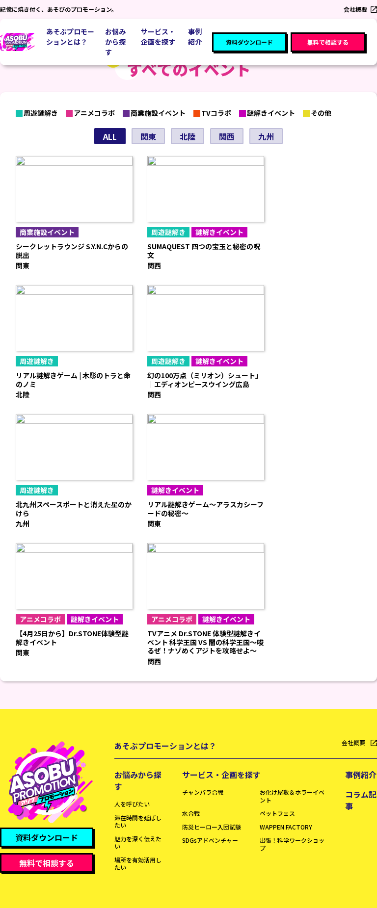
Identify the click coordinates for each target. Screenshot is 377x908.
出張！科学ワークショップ (292, 844)
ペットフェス (277, 813)
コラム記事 (361, 800)
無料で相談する (328, 42)
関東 (148, 136)
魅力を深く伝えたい (138, 842)
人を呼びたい (132, 804)
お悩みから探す (138, 780)
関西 (227, 136)
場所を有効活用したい (138, 864)
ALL (110, 136)
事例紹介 (195, 36)
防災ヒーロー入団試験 (211, 827)
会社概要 (355, 9)
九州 (266, 136)
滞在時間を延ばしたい (138, 821)
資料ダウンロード (249, 42)
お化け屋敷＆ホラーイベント (292, 796)
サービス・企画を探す (221, 774)
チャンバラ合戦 (202, 792)
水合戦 (191, 813)
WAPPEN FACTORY (286, 827)
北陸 (187, 136)
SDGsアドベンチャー (210, 840)
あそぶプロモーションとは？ (70, 36)
